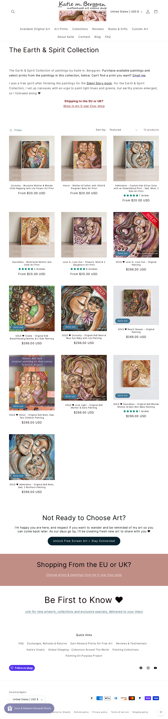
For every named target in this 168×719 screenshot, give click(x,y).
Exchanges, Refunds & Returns (47, 643)
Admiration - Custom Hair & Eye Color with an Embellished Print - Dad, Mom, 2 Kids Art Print (136, 188)
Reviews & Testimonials (131, 643)
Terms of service (120, 712)
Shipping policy (140, 712)
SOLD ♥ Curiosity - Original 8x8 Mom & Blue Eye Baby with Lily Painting (84, 336)
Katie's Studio (36, 649)
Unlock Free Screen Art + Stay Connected (84, 541)
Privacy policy (99, 712)
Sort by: (101, 129)
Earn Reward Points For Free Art (91, 643)
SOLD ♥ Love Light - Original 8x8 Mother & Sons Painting (84, 406)
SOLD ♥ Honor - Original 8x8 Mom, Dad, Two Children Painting (31, 416)
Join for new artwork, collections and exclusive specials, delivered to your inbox (84, 611)
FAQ (21, 643)
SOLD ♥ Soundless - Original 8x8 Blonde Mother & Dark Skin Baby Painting (136, 405)
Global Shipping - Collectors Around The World (78, 649)
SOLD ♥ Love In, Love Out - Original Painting (136, 263)
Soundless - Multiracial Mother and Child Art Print (31, 263)
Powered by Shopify (60, 712)
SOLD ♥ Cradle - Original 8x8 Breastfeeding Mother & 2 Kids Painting (32, 337)
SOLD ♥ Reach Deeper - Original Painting (136, 330)
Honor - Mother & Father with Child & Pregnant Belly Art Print (84, 187)
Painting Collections (126, 649)
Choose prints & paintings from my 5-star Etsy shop (84, 575)
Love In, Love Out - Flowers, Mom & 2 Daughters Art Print (84, 263)
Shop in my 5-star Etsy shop (84, 106)
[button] (13, 12)
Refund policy (81, 712)
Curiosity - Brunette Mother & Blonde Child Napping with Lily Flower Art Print (32, 187)
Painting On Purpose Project (84, 655)
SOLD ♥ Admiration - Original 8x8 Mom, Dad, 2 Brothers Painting (32, 486)
